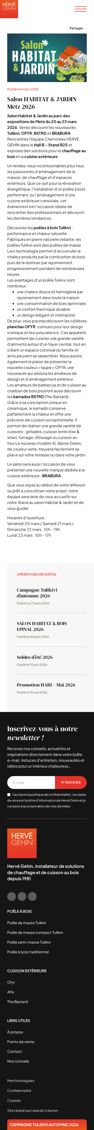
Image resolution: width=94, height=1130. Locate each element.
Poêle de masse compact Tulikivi (35, 932)
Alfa (10, 991)
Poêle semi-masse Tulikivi (29, 942)
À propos (15, 1032)
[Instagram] (22, 896)
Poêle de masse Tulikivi (26, 922)
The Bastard (17, 1001)
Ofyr (11, 982)
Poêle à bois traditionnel (28, 951)
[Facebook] (11, 896)
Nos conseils (18, 1061)
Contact (14, 1051)
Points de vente (20, 1041)
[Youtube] (32, 896)
